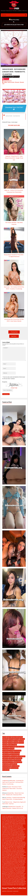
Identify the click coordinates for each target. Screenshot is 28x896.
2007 (11, 738)
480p (14, 736)
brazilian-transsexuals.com (9, 746)
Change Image (14, 387)
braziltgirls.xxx (20, 746)
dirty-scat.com (10, 891)
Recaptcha (4, 381)
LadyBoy (5, 752)
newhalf (5, 758)
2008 (16, 738)
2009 (22, 738)
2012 (16, 740)
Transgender (13, 764)
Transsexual (14, 767)
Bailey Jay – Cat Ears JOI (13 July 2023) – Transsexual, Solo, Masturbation (14, 191)
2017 (21, 742)
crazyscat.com (15, 891)
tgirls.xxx (6, 764)
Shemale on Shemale (7, 760)
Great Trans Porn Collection (14, 888)
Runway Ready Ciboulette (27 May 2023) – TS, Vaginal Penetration (14, 255)
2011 (10, 740)
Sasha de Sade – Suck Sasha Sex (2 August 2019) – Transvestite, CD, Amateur (13, 71)
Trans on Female (7, 765)
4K (4, 736)
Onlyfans (12, 758)
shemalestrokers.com (8, 762)
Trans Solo (6, 769)
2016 (16, 742)
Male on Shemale (14, 754)
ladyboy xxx (6, 754)
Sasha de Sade (11, 82)
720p (20, 736)
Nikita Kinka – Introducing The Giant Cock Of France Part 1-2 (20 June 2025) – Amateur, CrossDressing (13, 782)
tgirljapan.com (18, 762)
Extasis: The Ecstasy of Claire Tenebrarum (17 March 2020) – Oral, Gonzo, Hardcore (12, 788)
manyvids (14, 756)
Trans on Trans (6, 767)
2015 (10, 742)
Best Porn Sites (15, 19)
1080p (5, 82)
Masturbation (21, 756)
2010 (5, 740)
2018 (5, 744)
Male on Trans (6, 756)
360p (9, 736)
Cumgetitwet (5, 780)
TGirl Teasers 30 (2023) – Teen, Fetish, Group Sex (14, 223)
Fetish (12, 748)
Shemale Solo (17, 760)
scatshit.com (4, 891)
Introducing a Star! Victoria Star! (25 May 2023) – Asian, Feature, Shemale (14, 320)
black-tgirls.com (12, 744)
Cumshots (6, 748)
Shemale (17, 82)
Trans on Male (15, 765)
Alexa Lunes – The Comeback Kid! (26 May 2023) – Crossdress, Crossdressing (14, 287)
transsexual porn (8, 80)
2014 (5, 742)
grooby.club (17, 750)
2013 (21, 740)
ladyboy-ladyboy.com (14, 752)
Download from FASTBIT (14, 107)
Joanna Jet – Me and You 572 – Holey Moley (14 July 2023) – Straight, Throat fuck (14, 158)
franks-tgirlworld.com (8, 750)
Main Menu (4, 14)
